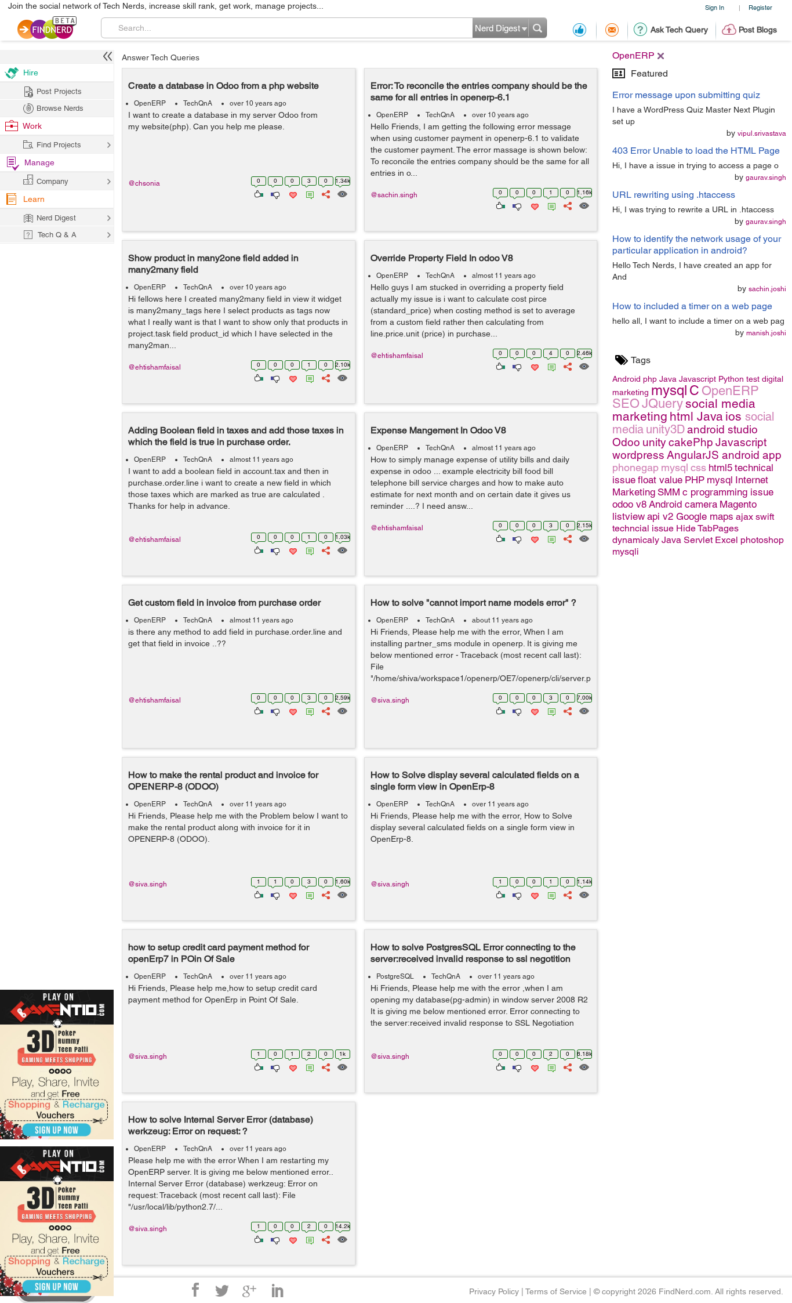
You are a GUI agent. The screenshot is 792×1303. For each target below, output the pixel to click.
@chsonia (144, 183)
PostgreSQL (395, 976)
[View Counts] (342, 193)
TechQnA (197, 103)
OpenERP (150, 103)
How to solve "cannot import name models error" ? (473, 602)
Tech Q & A (57, 234)
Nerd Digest (56, 217)
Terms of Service (556, 1291)
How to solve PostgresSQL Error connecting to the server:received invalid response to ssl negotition (473, 953)
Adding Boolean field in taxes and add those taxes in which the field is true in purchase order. (236, 436)
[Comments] (308, 193)
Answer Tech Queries (160, 57)
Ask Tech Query (679, 29)
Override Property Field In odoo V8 (441, 257)
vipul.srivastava (761, 133)
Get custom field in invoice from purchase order (224, 602)
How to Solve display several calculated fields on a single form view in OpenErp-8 (474, 780)
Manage (39, 162)
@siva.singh (389, 700)
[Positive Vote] (257, 193)
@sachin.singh (393, 195)
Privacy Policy (494, 1291)
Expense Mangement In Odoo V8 (438, 430)
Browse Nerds (60, 108)
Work (32, 126)
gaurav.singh (766, 177)
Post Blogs (758, 29)
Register (760, 7)
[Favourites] (292, 193)
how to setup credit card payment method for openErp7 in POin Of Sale (218, 953)
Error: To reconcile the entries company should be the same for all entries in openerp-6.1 (478, 91)
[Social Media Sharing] (325, 193)
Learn (34, 199)
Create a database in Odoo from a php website (223, 85)
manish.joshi (766, 333)
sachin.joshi (767, 289)
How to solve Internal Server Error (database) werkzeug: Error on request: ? (220, 1125)
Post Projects (59, 91)
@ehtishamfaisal (154, 367)
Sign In (714, 7)
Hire (30, 72)
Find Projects (59, 144)
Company (52, 181)
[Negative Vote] (274, 193)
